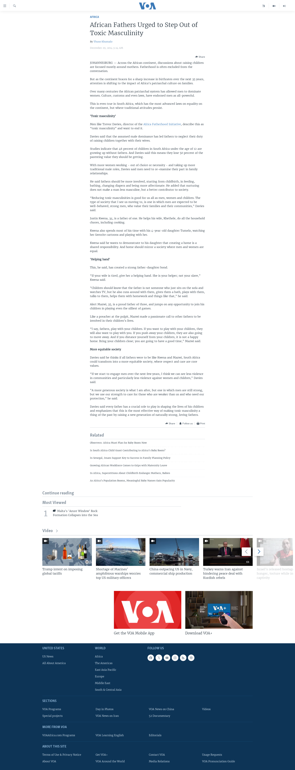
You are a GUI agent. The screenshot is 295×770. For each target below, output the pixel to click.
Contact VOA (157, 754)
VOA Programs (51, 709)
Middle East (102, 683)
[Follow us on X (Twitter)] (159, 657)
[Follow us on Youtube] (167, 657)
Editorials (155, 735)
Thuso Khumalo (103, 41)
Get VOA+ (102, 754)
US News (47, 656)
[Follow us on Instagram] (175, 657)
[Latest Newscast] (284, 6)
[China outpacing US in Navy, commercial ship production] (174, 552)
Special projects (52, 715)
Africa (94, 17)
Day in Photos (105, 709)
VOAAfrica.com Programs (58, 735)
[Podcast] (191, 657)
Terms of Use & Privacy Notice (61, 754)
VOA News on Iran (107, 715)
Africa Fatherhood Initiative (162, 124)
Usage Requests (212, 754)
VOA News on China (161, 709)
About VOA (49, 761)
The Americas (104, 663)
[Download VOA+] (219, 610)
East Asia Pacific (105, 669)
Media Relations (159, 761)
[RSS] (183, 657)
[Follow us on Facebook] (151, 657)
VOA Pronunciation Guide (218, 761)
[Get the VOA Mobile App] (147, 610)
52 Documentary (159, 715)
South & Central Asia (108, 689)
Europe (99, 676)
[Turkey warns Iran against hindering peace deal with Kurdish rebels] (228, 552)
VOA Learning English (110, 735)
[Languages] (263, 6)
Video (47, 531)
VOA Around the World (110, 761)
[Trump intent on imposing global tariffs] (67, 552)
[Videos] (274, 6)
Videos (206, 709)
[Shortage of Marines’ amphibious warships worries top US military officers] (120, 552)
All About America (54, 663)
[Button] (200, 57)
